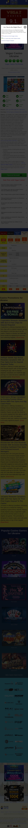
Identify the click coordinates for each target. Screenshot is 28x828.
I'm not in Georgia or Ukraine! (8, 40)
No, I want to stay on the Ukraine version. (11, 38)
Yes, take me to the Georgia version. (10, 36)
